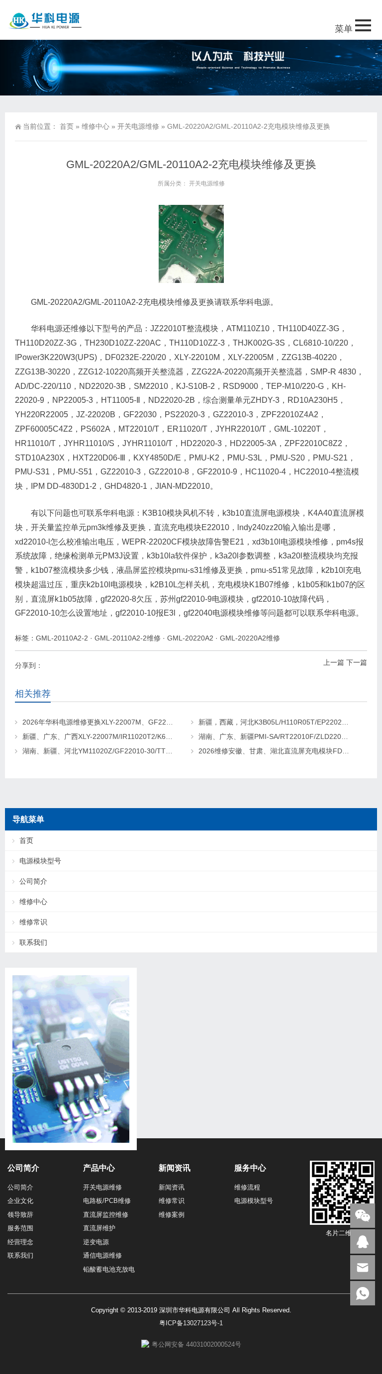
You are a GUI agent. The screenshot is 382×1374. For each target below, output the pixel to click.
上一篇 (333, 662)
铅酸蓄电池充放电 (109, 1269)
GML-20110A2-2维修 (128, 638)
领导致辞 (20, 1214)
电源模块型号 (40, 861)
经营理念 (20, 1242)
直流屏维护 (99, 1228)
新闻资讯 (172, 1187)
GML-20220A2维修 (250, 638)
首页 (67, 126)
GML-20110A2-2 (62, 638)
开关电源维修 (138, 126)
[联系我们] (362, 1241)
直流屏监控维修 (105, 1214)
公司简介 (33, 881)
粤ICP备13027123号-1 (191, 1323)
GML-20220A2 (190, 638)
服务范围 (20, 1228)
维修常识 (33, 922)
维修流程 (247, 1187)
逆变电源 (96, 1242)
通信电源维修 (102, 1255)
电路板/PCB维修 (107, 1200)
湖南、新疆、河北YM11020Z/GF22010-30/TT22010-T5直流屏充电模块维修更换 (147, 751)
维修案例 (172, 1214)
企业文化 (20, 1200)
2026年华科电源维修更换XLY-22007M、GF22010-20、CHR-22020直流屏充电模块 (152, 722)
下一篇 (356, 662)
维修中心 (95, 126)
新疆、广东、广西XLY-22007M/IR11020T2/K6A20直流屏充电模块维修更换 (138, 736)
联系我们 (33, 942)
